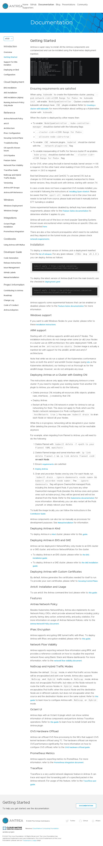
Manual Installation (11, 277)
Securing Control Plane (13, 138)
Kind (54, 534)
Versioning (8, 183)
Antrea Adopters (11, 310)
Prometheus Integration (14, 232)
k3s (88, 362)
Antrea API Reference (13, 192)
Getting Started (10, 57)
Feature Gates (10, 160)
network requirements (39, 239)
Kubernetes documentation (82, 498)
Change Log (9, 300)
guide (85, 534)
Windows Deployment (13, 206)
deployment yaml (52, 282)
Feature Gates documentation (75, 211)
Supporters (28, 8)
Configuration (9, 75)
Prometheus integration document (69, 762)
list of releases (45, 254)
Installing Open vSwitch (79, 192)
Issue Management (12, 268)
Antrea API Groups (12, 188)
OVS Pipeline (9, 156)
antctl (6, 123)
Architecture (9, 128)
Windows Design (11, 211)
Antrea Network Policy (13, 119)
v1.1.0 (7, 39)
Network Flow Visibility (13, 165)
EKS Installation (10, 88)
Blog (58, 5)
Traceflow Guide (11, 170)
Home (25, 5)
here (45, 227)
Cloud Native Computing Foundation (45, 828)
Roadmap (8, 295)
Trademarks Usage (30, 840)
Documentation (46, 5)
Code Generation (11, 258)
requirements (48, 464)
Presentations (68, 5)
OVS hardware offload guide (77, 747)
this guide (93, 593)
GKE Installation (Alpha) (13, 98)
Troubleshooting (11, 143)
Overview (8, 52)
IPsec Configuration (12, 133)
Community (82, 5)
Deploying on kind (11, 70)
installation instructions (46, 325)
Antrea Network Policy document (44, 624)
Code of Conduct (11, 305)
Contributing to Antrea (13, 291)
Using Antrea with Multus (14, 245)
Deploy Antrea (41, 469)
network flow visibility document (68, 661)
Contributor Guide (37, 514)
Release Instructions (12, 263)
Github (85, 820)
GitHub (33, 5)
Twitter (72, 820)
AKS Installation (10, 93)
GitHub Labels (10, 272)
